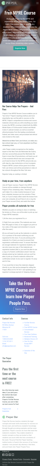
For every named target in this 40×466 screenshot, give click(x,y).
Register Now (20, 48)
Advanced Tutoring (29, 337)
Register (34, 459)
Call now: (5, 337)
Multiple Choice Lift (30, 339)
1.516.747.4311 (7, 341)
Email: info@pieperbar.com (9, 345)
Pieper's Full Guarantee (10, 410)
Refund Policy (17, 459)
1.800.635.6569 (7, 339)
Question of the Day (28, 352)
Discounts (26, 459)
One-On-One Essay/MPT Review (27, 343)
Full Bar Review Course (28, 324)
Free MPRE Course (29, 327)
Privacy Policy (7, 459)
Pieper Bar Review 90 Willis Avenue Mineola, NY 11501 (8, 326)
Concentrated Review (27, 331)
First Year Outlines (29, 334)
